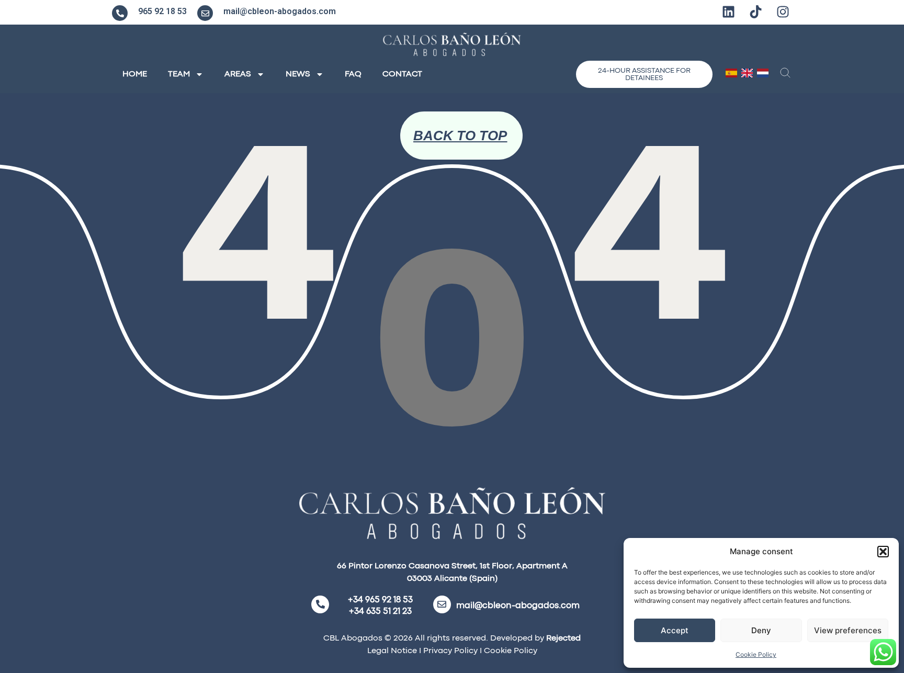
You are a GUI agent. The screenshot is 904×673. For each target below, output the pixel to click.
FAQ (353, 74)
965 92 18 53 (162, 11)
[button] (883, 551)
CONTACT (402, 74)
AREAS (237, 74)
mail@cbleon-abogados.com (279, 11)
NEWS (298, 74)
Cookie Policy (756, 654)
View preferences (848, 630)
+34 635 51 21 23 (380, 611)
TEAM (179, 74)
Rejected (563, 638)
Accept (674, 630)
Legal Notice (392, 651)
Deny (761, 630)
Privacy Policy (449, 651)
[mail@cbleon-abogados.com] (205, 13)
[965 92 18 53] (120, 13)
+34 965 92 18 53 (380, 600)
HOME (134, 74)
